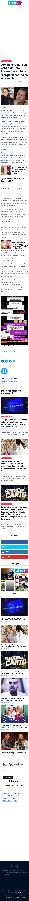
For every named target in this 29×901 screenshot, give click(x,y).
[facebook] (2, 361)
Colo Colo (4, 791)
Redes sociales (6, 793)
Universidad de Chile (7, 795)
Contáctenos (8, 897)
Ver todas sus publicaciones (9, 381)
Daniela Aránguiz (6, 800)
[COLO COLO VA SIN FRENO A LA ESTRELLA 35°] (19, 579)
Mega (15, 800)
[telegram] (10, 361)
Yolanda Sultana (17, 793)
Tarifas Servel (20, 895)
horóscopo (13, 798)
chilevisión (5, 798)
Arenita (13, 351)
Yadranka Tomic (6, 354)
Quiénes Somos (9, 895)
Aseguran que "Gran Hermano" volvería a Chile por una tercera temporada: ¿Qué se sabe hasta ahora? (14, 423)
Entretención (7, 393)
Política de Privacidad (21, 897)
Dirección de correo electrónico (11, 771)
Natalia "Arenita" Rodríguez (10, 158)
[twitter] (6, 361)
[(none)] (4, 371)
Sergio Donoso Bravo (7, 81)
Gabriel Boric (13, 791)
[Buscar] (24, 3)
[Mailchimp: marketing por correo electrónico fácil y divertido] (13, 782)
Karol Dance (5, 351)
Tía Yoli (18, 795)
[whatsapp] (14, 361)
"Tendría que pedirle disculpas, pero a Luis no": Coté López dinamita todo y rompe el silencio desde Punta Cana (14, 466)
